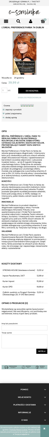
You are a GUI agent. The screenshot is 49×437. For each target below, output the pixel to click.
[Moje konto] (30, 21)
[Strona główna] (24, 12)
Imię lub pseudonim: (10, 323)
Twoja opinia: (7, 333)
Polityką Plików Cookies (19, 430)
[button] (6, 21)
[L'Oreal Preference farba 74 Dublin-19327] (24, 53)
